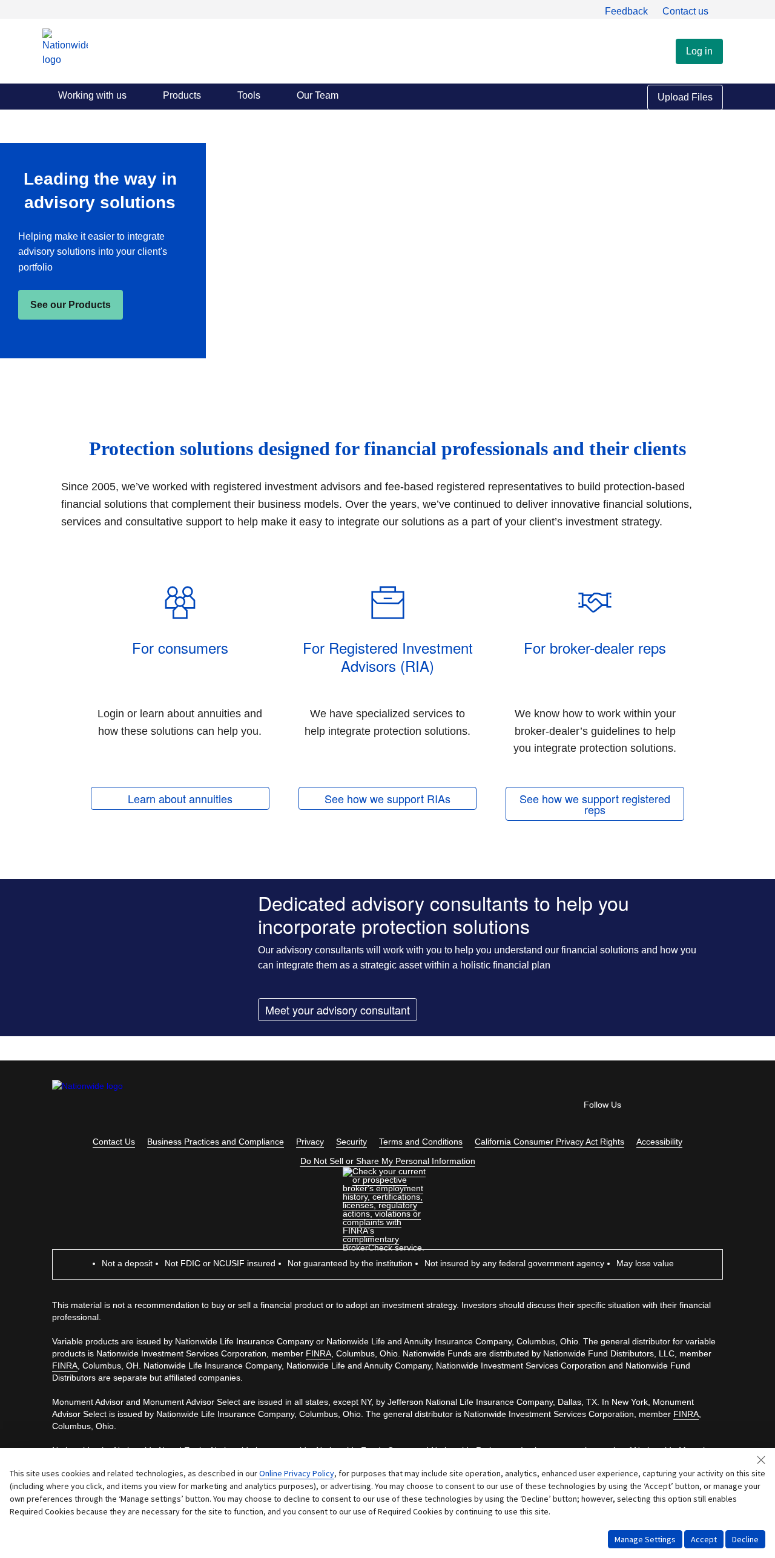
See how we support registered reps (594, 804)
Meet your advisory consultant (337, 1009)
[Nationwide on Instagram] (715, 1107)
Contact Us (114, 1141)
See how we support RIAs (387, 798)
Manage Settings (645, 1539)
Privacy (310, 1141)
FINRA (318, 1353)
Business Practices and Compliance (215, 1141)
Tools (248, 95)
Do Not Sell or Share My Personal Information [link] (387, 1161)
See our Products (70, 305)
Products (182, 95)
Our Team (317, 95)
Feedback (626, 11)
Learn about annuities (180, 798)
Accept (704, 1539)
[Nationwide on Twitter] (681, 1107)
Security (351, 1141)
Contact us (685, 11)
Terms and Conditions (421, 1141)
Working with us (92, 95)
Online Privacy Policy (296, 1473)
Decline (745, 1539)
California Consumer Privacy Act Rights (549, 1141)
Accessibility (659, 1141)
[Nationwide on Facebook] (648, 1107)
